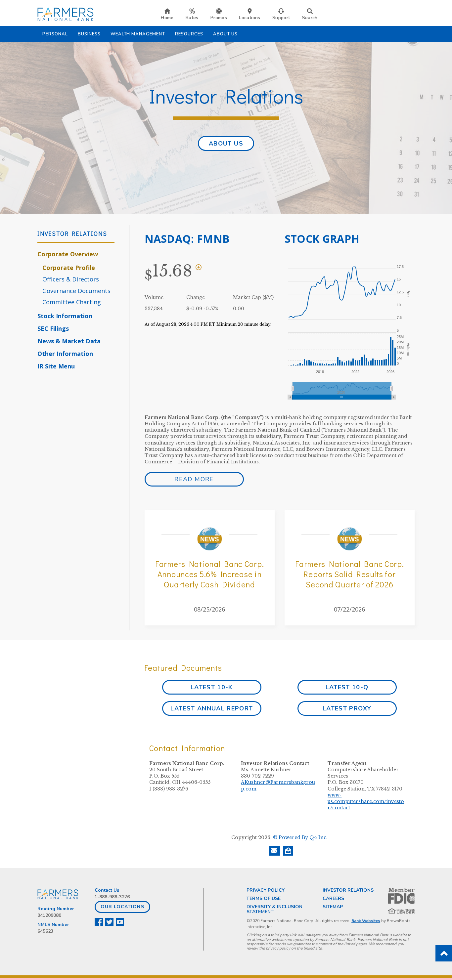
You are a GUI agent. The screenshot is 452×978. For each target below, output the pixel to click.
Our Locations (122, 907)
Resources (189, 34)
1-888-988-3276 (112, 897)
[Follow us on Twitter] (109, 922)
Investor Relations (348, 890)
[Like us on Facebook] (99, 922)
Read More (193, 479)
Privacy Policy (266, 890)
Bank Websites (365, 920)
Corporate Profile (68, 268)
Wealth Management (138, 34)
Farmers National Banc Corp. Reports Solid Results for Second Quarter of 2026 (349, 574)
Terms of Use (264, 898)
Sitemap (333, 907)
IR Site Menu (56, 366)
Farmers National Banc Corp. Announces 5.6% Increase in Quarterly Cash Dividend (209, 574)
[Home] (65, 14)
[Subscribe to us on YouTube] (120, 922)
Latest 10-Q (347, 687)
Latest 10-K (212, 687)
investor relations (72, 233)
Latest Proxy (347, 708)
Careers (333, 898)
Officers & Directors (70, 279)
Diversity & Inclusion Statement (274, 909)
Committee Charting (71, 302)
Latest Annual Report (211, 708)
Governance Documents (76, 291)
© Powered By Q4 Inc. (300, 837)
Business (89, 34)
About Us (225, 34)
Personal (55, 34)
